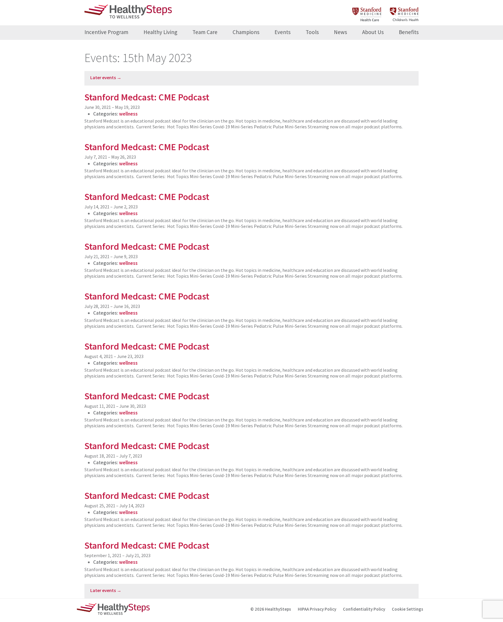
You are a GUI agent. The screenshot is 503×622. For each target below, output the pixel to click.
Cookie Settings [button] (407, 609)
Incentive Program (106, 32)
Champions (246, 32)
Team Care (204, 32)
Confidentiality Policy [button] (364, 609)
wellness (128, 114)
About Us (373, 32)
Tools (312, 32)
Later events (105, 77)
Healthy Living (160, 32)
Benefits (409, 32)
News (340, 32)
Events (282, 32)
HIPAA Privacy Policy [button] (317, 609)
